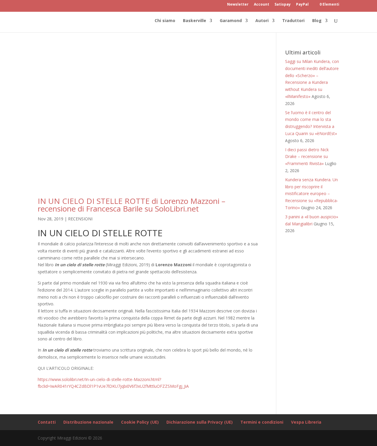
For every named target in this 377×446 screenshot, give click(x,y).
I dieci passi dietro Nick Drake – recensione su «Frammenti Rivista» (307, 157)
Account (261, 5)
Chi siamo (165, 21)
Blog (317, 21)
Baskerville (194, 21)
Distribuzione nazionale (88, 422)
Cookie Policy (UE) (140, 422)
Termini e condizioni (261, 422)
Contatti (47, 422)
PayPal (302, 5)
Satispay (283, 5)
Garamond (231, 21)
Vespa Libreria (306, 422)
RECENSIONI (80, 219)
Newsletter (238, 5)
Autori (262, 21)
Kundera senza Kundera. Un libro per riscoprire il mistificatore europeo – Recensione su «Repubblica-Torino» (311, 193)
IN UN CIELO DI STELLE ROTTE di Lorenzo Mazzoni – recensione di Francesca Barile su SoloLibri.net (131, 205)
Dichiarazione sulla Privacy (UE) (199, 422)
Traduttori (293, 21)
